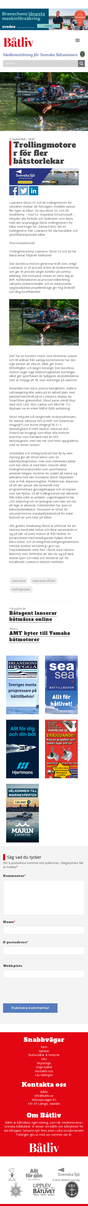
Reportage (44, 1063)
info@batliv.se (44, 1096)
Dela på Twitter (23, 190)
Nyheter (44, 1051)
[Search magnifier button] (81, 63)
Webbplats (12, 966)
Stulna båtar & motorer (44, 1055)
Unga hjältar (44, 1067)
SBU (44, 1059)
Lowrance (18, 581)
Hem (44, 1047)
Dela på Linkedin (33, 190)
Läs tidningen (44, 1075)
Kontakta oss (44, 1071)
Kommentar (14, 876)
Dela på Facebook (13, 190)
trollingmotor (21, 589)
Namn (9, 922)
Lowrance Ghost (44, 581)
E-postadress (15, 942)
